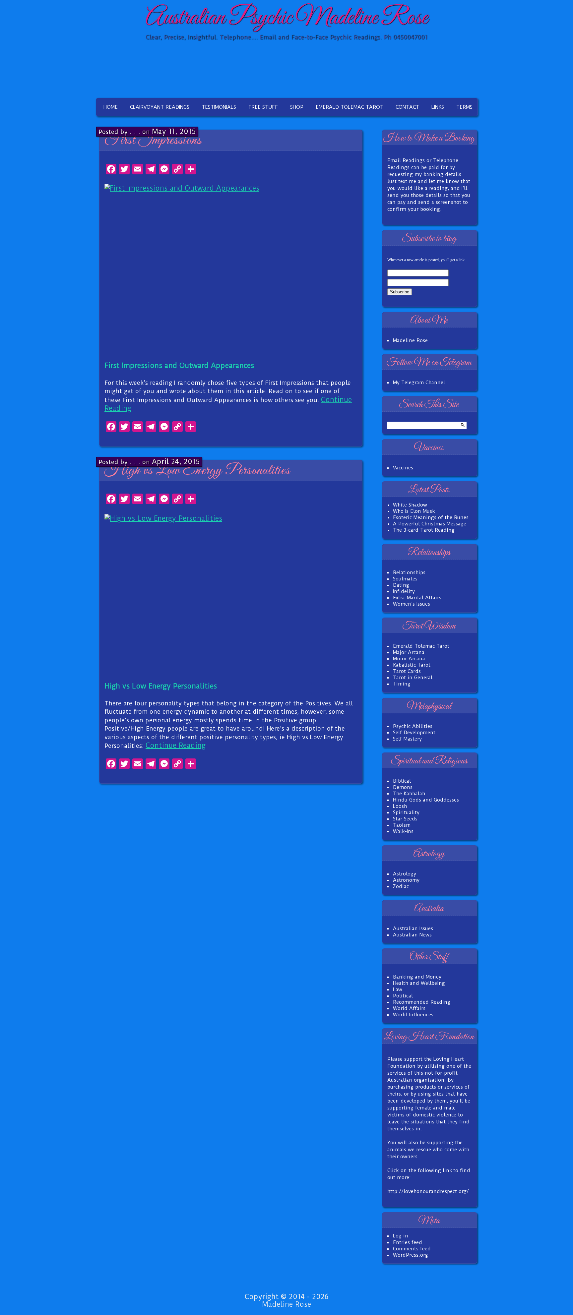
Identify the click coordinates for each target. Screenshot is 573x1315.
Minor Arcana (409, 659)
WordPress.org (410, 1255)
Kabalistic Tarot (411, 665)
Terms (464, 107)
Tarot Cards (407, 671)
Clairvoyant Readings (159, 107)
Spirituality (406, 812)
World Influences (413, 1015)
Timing (402, 684)
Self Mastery (407, 739)
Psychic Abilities (412, 726)
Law (397, 989)
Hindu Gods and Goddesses (426, 800)
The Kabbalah (409, 794)
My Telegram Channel (419, 383)
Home (110, 107)
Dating (401, 585)
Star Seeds (405, 819)
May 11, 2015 (174, 131)
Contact (407, 107)
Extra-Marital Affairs (417, 598)
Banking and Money (417, 977)
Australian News (412, 935)
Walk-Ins (403, 831)
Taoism (402, 825)
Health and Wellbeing (419, 983)
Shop (296, 107)
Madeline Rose (410, 340)
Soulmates (405, 579)
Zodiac (401, 886)
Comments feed (412, 1249)
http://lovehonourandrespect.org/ (428, 1191)
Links (437, 107)
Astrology (404, 874)
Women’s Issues (411, 604)
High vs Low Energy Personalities (197, 470)
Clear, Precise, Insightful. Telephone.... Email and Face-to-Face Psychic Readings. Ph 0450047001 (286, 36)
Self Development (414, 733)
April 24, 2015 (176, 461)
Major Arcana (408, 652)
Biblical (402, 781)
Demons (403, 787)
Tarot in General (412, 678)
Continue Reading (176, 745)
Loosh (400, 806)
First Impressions (153, 140)
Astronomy (406, 880)
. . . (135, 131)
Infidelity (404, 591)
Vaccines (403, 468)
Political (403, 996)
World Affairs (409, 1008)
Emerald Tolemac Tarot (349, 107)
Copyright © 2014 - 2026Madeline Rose (286, 1300)
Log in (400, 1236)
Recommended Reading (421, 1002)
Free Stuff (263, 107)
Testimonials (219, 107)
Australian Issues (413, 928)
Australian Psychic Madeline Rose (286, 18)
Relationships (409, 572)
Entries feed (407, 1242)
